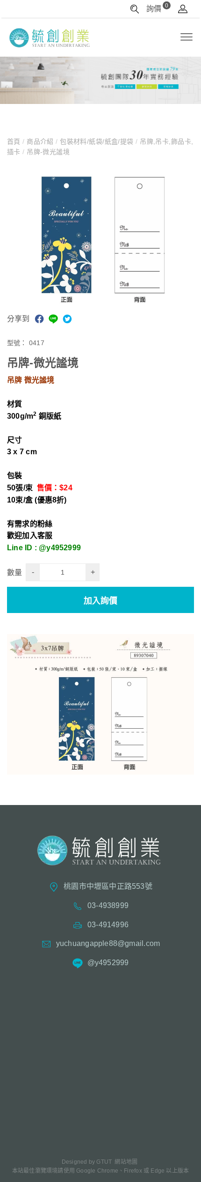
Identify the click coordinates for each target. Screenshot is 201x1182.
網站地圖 (126, 1162)
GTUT (104, 1162)
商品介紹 (40, 141)
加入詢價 (100, 601)
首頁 (14, 141)
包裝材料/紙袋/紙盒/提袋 (97, 141)
